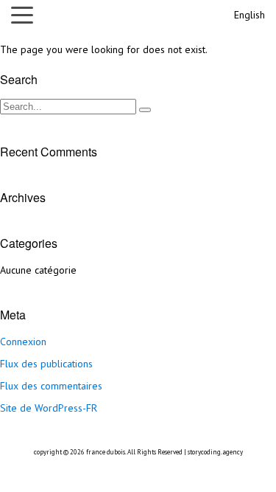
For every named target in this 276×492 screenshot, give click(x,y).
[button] (26, 15)
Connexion (23, 341)
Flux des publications (46, 363)
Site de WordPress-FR (48, 408)
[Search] (145, 110)
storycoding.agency (215, 452)
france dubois (105, 452)
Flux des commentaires (51, 385)
